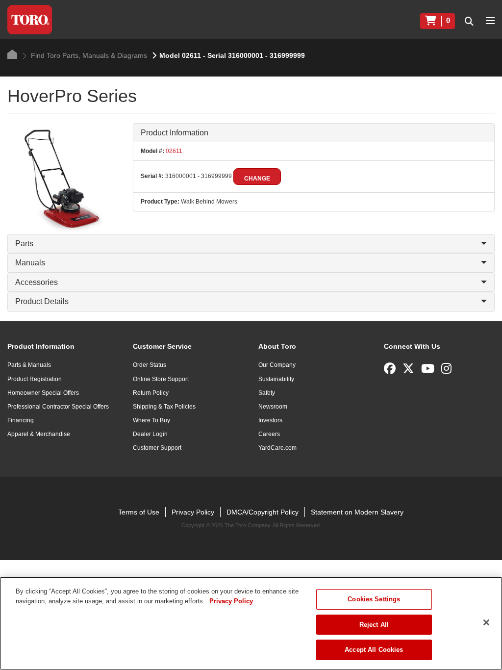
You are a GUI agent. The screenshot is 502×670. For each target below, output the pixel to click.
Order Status (149, 364)
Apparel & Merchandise (38, 434)
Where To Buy (151, 420)
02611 (173, 151)
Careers (269, 434)
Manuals (30, 262)
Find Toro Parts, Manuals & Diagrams (88, 55)
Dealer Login (150, 434)
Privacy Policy (193, 512)
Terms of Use (138, 512)
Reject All (374, 624)
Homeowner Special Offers (43, 392)
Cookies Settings (374, 599)
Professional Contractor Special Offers (58, 406)
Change (257, 178)
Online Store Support (161, 379)
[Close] (486, 622)
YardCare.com (277, 447)
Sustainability (276, 379)
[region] (251, 623)
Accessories (36, 282)
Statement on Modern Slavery (357, 512)
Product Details (42, 301)
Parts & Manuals (29, 364)
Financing (20, 420)
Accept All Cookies (374, 649)
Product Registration (34, 379)
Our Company (277, 364)
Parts (24, 243)
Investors (270, 420)
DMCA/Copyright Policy (262, 512)
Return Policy (151, 392)
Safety (266, 392)
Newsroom (272, 406)
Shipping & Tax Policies (164, 406)
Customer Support (157, 447)
